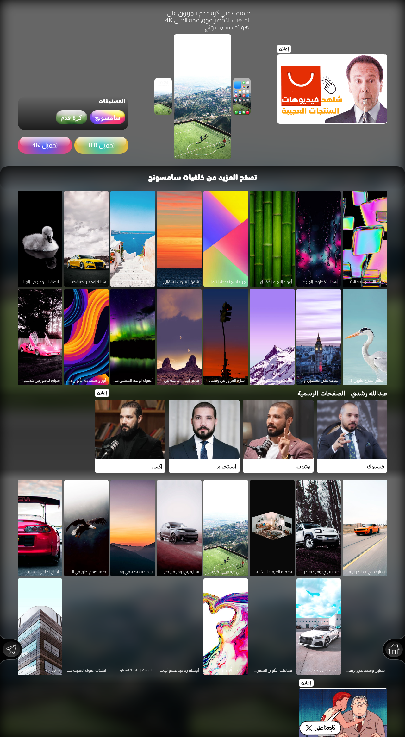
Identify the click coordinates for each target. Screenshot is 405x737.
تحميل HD (101, 145)
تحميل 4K (45, 145)
